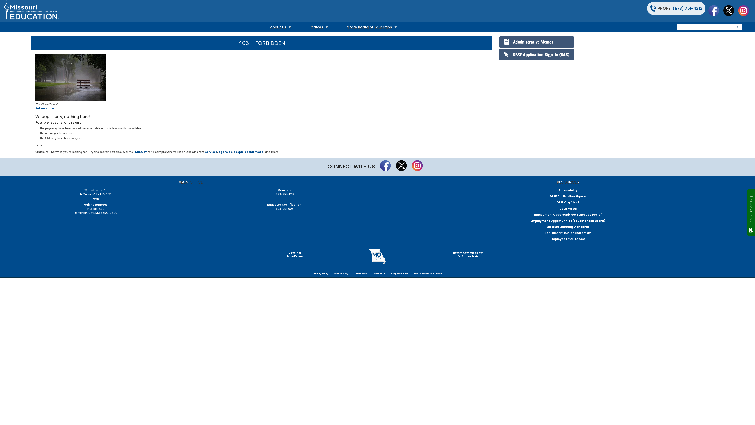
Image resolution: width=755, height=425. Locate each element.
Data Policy (360, 273)
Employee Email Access (568, 239)
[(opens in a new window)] (128, 78)
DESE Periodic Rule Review (428, 273)
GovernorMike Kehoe (295, 254)
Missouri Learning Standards (567, 227)
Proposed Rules (399, 273)
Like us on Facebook (715, 10)
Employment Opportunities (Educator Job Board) (568, 221)
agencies (225, 152)
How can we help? (751, 208)
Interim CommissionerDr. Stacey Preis (467, 254)
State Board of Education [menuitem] (368, 28)
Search (39, 145)
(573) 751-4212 (688, 8)
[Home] (190, 11)
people (238, 152)
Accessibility (568, 190)
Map (96, 198)
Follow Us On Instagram (745, 10)
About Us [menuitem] (277, 28)
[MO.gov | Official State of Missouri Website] (377, 256)
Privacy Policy (320, 273)
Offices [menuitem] (315, 28)
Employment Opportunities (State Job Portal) (568, 215)
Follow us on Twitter (730, 10)
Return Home (44, 108)
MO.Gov (141, 152)
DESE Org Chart (568, 202)
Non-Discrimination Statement (568, 233)
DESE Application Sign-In (568, 196)
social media (254, 152)
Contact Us (379, 273)
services (211, 152)
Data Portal (568, 209)
